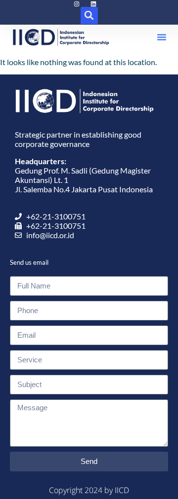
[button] (89, 15)
